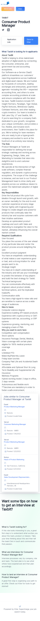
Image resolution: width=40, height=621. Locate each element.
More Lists (8, 9)
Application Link (11, 40)
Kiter (20, 9)
